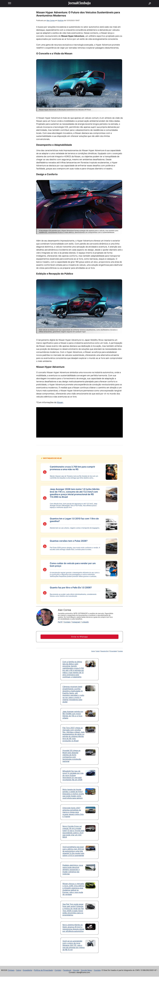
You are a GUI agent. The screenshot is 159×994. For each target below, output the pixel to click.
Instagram (76, 622)
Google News (86, 970)
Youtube (97, 970)
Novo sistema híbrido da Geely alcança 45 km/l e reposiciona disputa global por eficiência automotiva (73, 928)
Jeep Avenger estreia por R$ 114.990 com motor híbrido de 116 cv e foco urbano (73, 714)
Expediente (27, 970)
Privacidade (113, 651)
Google (76, 970)
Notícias (60, 20)
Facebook (67, 970)
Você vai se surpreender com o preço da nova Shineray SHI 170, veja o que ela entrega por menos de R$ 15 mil (74, 945)
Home (93, 651)
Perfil (60, 622)
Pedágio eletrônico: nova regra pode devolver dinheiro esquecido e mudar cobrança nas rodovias (73, 869)
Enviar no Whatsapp (79, 637)
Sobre (98, 651)
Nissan (60, 402)
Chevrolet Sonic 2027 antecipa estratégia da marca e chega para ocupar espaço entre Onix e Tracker (73, 812)
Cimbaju (11, 970)
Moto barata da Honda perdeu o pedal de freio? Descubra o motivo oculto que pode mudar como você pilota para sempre (73, 793)
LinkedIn (85, 622)
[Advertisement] (79, 422)
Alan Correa (51, 20)
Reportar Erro (104, 651)
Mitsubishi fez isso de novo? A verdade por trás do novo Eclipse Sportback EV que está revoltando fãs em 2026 (73, 775)
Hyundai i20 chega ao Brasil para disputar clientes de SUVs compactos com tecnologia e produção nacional (72, 755)
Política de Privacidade (43, 970)
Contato (67, 622)
